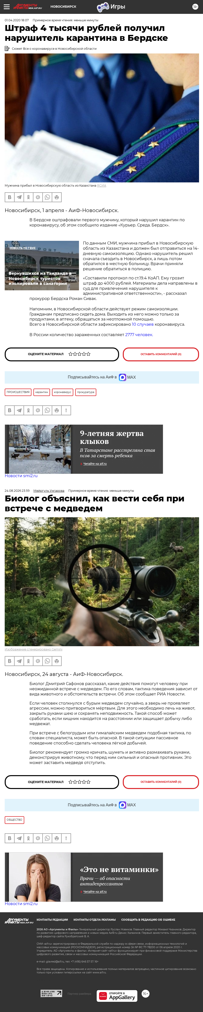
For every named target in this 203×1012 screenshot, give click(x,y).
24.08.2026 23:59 (17, 491)
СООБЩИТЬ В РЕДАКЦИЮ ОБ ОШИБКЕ (148, 919)
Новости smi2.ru (21, 475)
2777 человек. (139, 334)
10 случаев (143, 324)
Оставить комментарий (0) (161, 354)
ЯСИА (101, 185)
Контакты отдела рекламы (95, 919)
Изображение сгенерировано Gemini (33, 649)
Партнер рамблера (79, 993)
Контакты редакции (52, 919)
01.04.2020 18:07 (17, 20)
